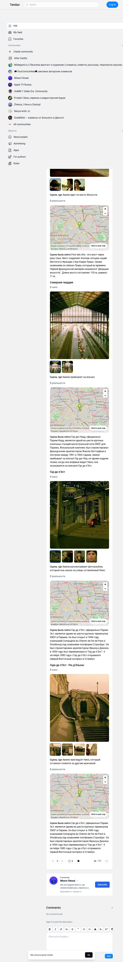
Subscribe (102, 884)
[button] (15, 5)
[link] (70, 861)
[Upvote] (53, 861)
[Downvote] (62, 861)
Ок (88, 955)
